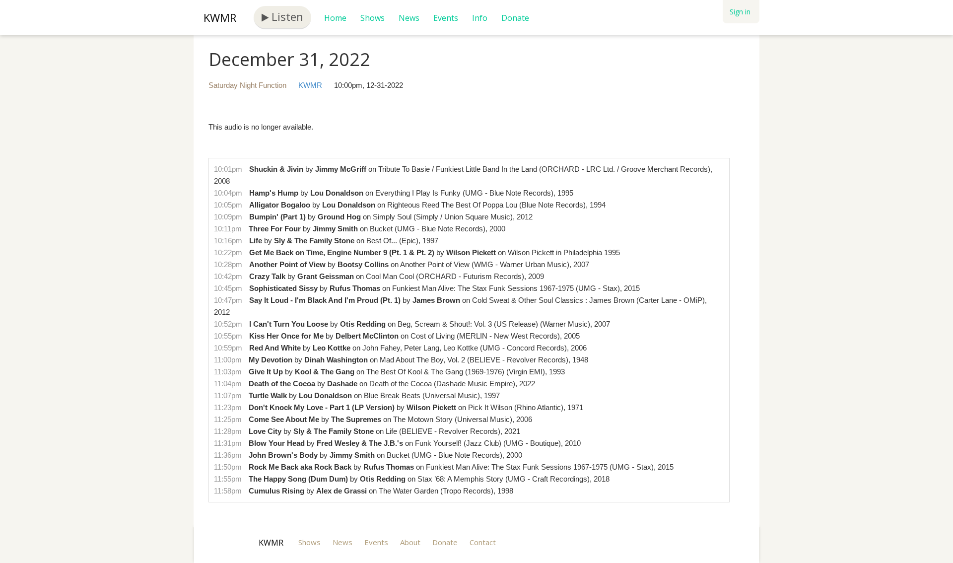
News (409, 17)
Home (335, 17)
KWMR (220, 17)
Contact (483, 542)
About (410, 542)
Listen (286, 16)
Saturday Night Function (247, 85)
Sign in (740, 11)
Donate (515, 17)
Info (479, 17)
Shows (372, 17)
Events (445, 17)
